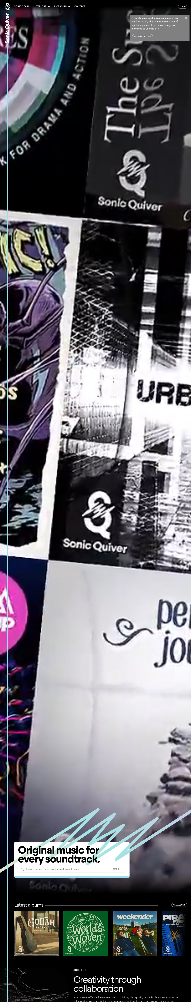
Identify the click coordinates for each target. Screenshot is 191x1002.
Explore (41, 6)
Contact (80, 6)
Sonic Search (22, 6)
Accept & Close (142, 37)
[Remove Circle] (108, 869)
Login (183, 7)
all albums (179, 905)
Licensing (60, 6)
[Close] (185, 18)
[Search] (22, 869)
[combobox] (117, 869)
